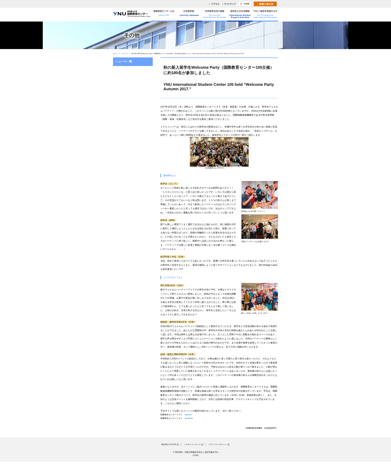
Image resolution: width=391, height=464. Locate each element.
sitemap (231, 4)
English (245, 4)
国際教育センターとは (164, 15)
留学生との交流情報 (240, 15)
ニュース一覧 (124, 61)
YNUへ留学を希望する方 (265, 15)
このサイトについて (192, 444)
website (188, 414)
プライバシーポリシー (217, 444)
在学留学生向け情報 (214, 15)
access (216, 4)
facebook (188, 418)
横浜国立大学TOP (168, 444)
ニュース (124, 53)
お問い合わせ (265, 4)
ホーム (115, 53)
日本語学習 (189, 15)
